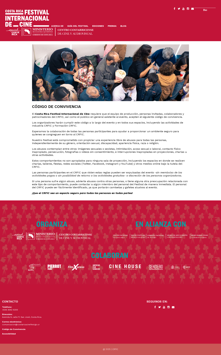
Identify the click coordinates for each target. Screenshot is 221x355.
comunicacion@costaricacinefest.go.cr (21, 324)
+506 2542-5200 (10, 310)
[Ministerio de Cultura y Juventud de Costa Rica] (49, 31)
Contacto (192, 9)
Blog (123, 26)
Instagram (188, 9)
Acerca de (57, 26)
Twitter (179, 9)
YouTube (183, 9)
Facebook (174, 9)
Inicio (27, 18)
